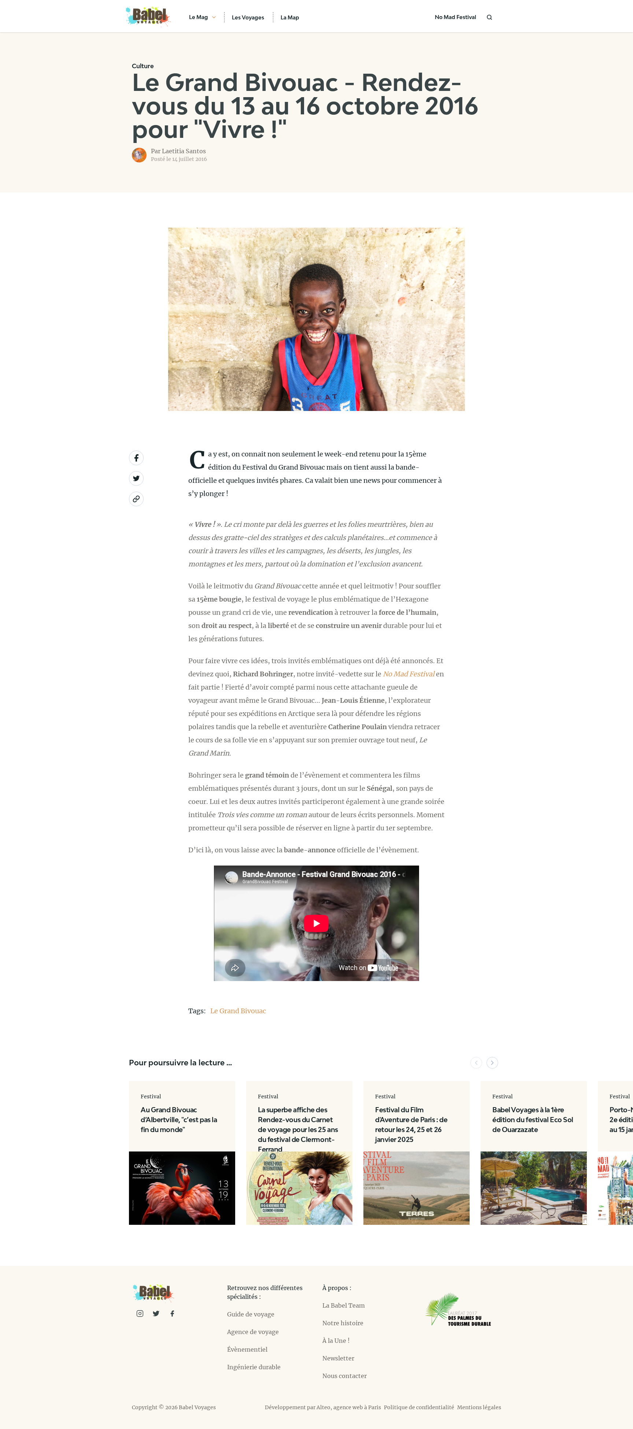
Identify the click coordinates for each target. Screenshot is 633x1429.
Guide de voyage (250, 1314)
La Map (290, 17)
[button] (476, 1063)
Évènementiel (247, 1349)
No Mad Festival (455, 17)
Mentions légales (479, 1407)
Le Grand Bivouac (238, 1011)
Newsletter (338, 1358)
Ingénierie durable (254, 1367)
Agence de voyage (253, 1332)
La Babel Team (343, 1305)
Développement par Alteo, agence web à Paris (323, 1407)
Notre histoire (342, 1323)
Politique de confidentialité (419, 1407)
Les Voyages (248, 17)
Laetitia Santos (184, 151)
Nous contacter (344, 1376)
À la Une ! (336, 1340)
